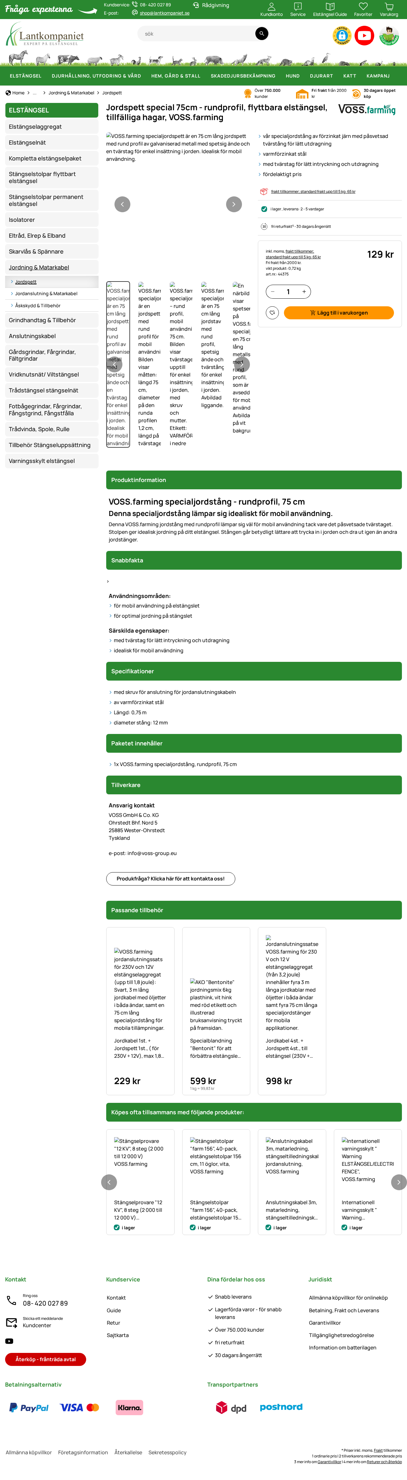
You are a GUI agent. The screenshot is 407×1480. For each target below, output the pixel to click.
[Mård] (307, 57)
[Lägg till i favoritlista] (272, 312)
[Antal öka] (304, 291)
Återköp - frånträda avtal (46, 1359)
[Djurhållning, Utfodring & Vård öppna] (145, 76)
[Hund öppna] (303, 76)
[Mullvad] (344, 57)
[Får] (95, 57)
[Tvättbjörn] (286, 57)
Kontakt (116, 1297)
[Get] (116, 57)
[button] (342, 35)
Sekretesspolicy (167, 1452)
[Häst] (18, 57)
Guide (114, 1310)
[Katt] (176, 57)
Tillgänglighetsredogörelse (341, 1335)
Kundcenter (37, 1325)
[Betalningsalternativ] (79, 1407)
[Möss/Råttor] (363, 57)
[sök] (261, 33)
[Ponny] (42, 57)
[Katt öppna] (360, 76)
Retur (113, 1322)
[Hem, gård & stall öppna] (204, 76)
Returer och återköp (384, 1461)
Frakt (378, 1450)
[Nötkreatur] (68, 57)
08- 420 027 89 (45, 1303)
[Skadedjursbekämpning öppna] (279, 76)
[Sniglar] (379, 57)
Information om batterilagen (342, 1347)
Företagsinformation (83, 1452)
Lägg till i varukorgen (342, 312)
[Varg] (239, 57)
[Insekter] (394, 57)
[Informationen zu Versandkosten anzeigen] (256, 1407)
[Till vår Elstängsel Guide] (389, 37)
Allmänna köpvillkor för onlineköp (348, 1297)
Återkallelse (128, 1452)
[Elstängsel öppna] (45, 76)
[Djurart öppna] (337, 76)
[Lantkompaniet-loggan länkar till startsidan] (71, 33)
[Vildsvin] (214, 57)
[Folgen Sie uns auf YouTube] (9, 1341)
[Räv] (263, 57)
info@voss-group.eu (143, 853)
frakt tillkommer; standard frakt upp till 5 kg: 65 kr (313, 191)
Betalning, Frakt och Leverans (344, 1310)
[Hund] (155, 57)
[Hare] (193, 57)
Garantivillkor (325, 1322)
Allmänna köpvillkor (29, 1452)
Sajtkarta (118, 1335)
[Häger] (326, 57)
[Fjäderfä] (136, 57)
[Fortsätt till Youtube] (364, 37)
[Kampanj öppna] (393, 76)
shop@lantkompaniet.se (165, 13)
